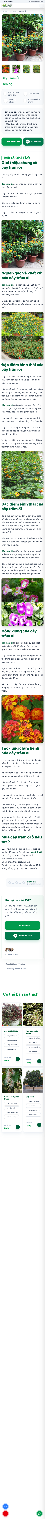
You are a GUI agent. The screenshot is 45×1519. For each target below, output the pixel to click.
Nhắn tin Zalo (23, 935)
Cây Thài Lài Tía (11, 1031)
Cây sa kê (30, 1097)
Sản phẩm (13, 11)
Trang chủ (5, 11)
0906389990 (24, 925)
